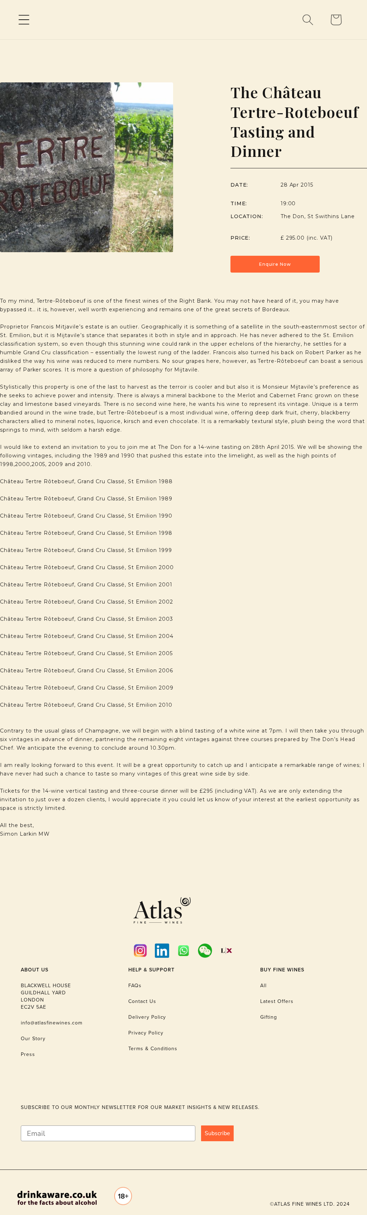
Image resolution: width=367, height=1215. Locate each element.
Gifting (268, 1017)
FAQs (135, 985)
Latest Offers (276, 1001)
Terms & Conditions (152, 1048)
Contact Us (142, 1001)
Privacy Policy (145, 1033)
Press (28, 1054)
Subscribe (217, 1133)
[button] (24, 19)
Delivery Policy (147, 1017)
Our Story (33, 1038)
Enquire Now (275, 264)
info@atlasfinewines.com (51, 1023)
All (263, 985)
